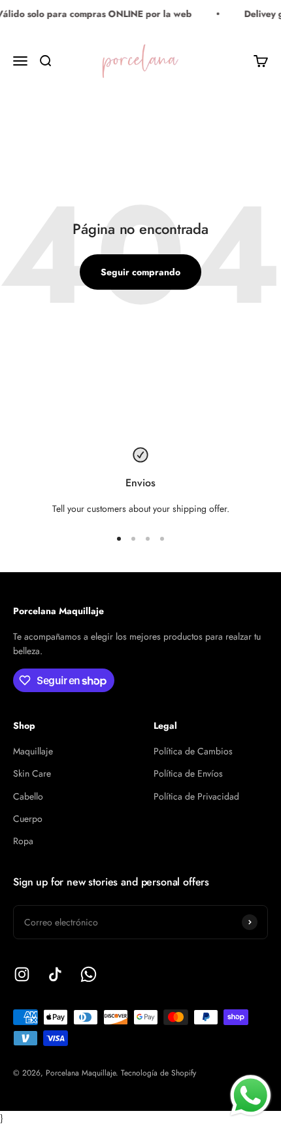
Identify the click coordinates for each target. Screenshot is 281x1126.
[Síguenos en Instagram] (22, 974)
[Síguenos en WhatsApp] (88, 974)
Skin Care (32, 773)
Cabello (28, 796)
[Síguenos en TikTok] (55, 974)
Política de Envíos (188, 773)
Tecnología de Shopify (158, 1073)
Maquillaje (33, 751)
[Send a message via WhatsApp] (250, 1095)
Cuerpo (27, 818)
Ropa (23, 840)
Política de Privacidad (196, 796)
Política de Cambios (193, 751)
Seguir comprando (140, 272)
